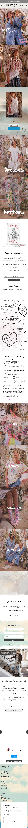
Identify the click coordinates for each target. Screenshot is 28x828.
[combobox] (16, 380)
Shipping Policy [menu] (4, 799)
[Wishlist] (24, 5)
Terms (12, 397)
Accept (13, 818)
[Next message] (26, 1)
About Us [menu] (3, 782)
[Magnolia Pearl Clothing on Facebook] (3, 775)
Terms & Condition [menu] (5, 788)
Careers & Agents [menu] (4, 785)
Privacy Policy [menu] (4, 787)
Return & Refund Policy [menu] (6, 797)
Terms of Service (6, 642)
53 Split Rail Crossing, (5, 771)
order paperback (14, 280)
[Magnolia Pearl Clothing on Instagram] (5, 775)
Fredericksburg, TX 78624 (5, 772)
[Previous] (9, 678)
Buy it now (14, 128)
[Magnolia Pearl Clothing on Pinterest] (6, 775)
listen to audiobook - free (14, 276)
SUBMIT (19, 384)
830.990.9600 (3, 768)
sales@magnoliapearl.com (5, 769)
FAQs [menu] (2, 794)
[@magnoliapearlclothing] (9, 748)
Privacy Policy (6, 814)
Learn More (14, 613)
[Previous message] (2, 1)
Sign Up (14, 638)
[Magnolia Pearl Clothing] (12, 6)
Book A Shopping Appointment (14, 759)
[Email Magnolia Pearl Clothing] (2, 775)
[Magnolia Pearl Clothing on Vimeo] (8, 775)
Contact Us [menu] (3, 795)
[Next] (19, 678)
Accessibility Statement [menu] (5, 800)
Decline (13, 821)
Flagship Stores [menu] (4, 783)
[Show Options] (12, 384)
